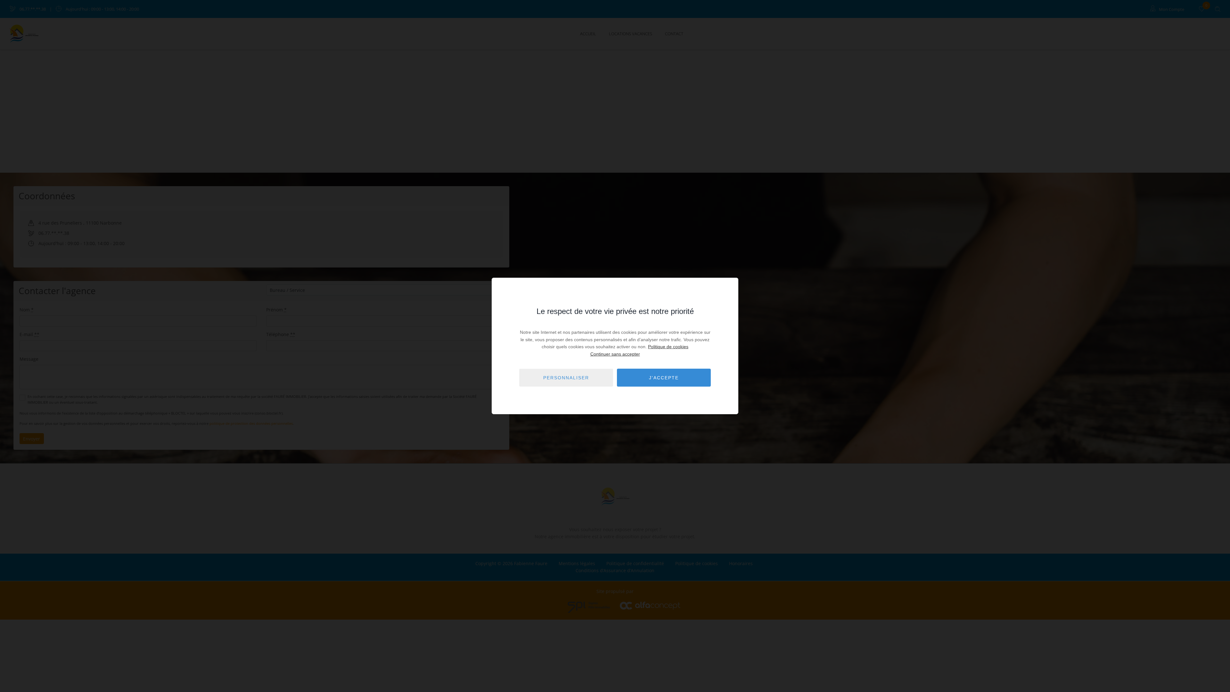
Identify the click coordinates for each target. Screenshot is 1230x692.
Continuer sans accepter (615, 353)
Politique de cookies (668, 346)
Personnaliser (566, 377)
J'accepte (664, 377)
